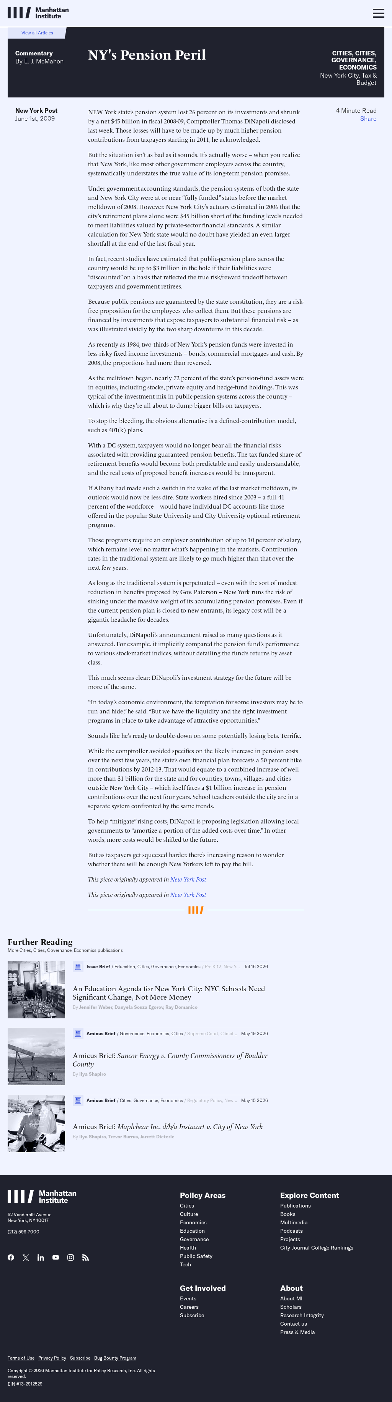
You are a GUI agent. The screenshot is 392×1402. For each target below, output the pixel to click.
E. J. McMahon (44, 61)
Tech (185, 1264)
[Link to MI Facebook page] (11, 1260)
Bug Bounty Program (115, 1358)
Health (188, 1247)
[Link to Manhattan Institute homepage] (42, 1200)
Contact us (293, 1323)
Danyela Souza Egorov (138, 1007)
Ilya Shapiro (92, 1074)
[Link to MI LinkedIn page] (41, 1260)
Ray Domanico (181, 1007)
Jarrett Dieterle (157, 1136)
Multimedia (294, 1222)
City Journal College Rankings (316, 1247)
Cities (342, 53)
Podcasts (291, 1230)
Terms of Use (21, 1358)
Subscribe (192, 1315)
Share (368, 118)
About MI (291, 1298)
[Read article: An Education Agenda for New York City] (36, 989)
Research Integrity (302, 1315)
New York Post (36, 110)
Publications (295, 1205)
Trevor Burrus (123, 1136)
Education (192, 1230)
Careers (189, 1306)
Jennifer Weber (95, 1007)
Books (288, 1214)
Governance (353, 60)
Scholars (291, 1306)
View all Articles (37, 33)
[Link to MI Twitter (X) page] (26, 1258)
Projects (290, 1239)
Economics (358, 67)
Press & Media (297, 1332)
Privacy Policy (52, 1358)
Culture (189, 1214)
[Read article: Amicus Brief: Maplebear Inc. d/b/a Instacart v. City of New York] (36, 1123)
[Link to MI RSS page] (85, 1260)
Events (188, 1298)
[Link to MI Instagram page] (70, 1260)
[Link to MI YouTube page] (55, 1258)
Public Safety (196, 1256)
